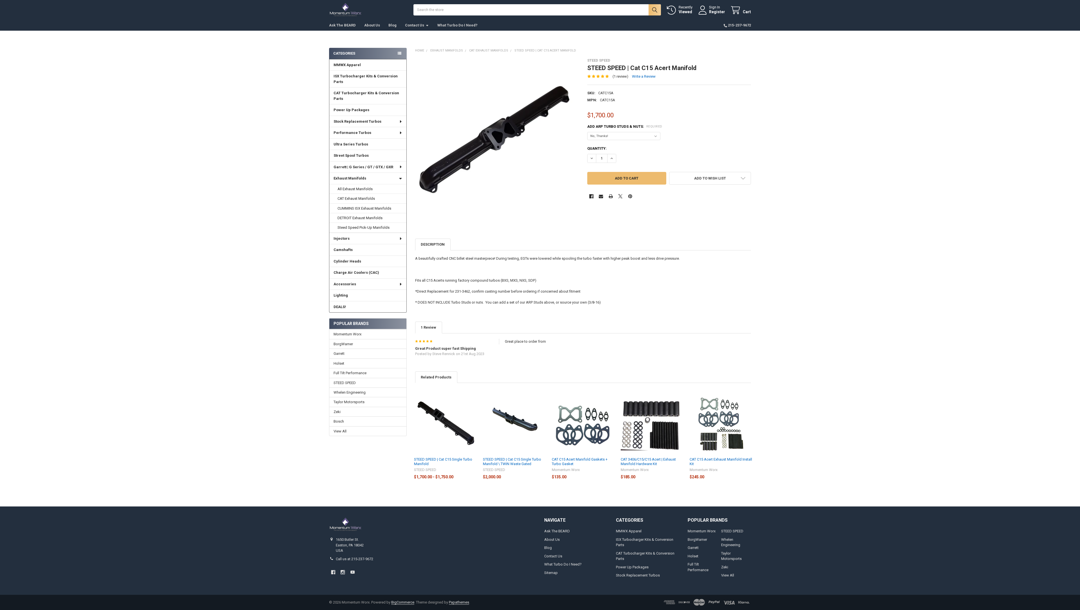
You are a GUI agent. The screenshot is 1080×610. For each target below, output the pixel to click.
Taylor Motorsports (349, 402)
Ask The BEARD (342, 25)
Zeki (337, 412)
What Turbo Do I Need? (457, 25)
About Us (372, 25)
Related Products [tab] (436, 377)
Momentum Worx (347, 334)
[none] (497, 140)
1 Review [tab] (428, 327)
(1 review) (620, 76)
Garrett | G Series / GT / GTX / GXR (363, 167)
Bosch (339, 421)
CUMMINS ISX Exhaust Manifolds (364, 208)
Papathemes (459, 602)
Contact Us (414, 25)
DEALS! (340, 307)
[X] (620, 196)
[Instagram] (343, 572)
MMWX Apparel (347, 65)
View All (340, 431)
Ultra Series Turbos (351, 144)
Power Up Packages (351, 110)
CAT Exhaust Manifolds (356, 198)
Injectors (342, 238)
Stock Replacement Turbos (357, 121)
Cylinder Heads (347, 261)
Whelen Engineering (350, 392)
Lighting (341, 295)
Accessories (345, 284)
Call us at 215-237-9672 (354, 559)
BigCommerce (402, 602)
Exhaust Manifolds (350, 178)
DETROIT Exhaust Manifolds (360, 218)
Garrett (339, 353)
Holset (339, 363)
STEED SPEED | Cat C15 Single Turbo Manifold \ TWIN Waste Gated (512, 461)
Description (433, 244)
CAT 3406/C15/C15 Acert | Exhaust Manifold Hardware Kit (648, 461)
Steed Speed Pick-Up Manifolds (364, 227)
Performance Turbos (352, 133)
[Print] (611, 196)
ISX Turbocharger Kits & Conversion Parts (366, 79)
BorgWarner (343, 344)
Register (717, 12)
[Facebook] (591, 196)
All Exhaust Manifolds (355, 189)
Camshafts (343, 250)
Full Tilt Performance (350, 373)
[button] (710, 178)
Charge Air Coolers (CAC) (356, 272)
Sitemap (551, 573)
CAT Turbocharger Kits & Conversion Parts (366, 96)
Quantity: (597, 148)
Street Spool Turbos (351, 155)
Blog (392, 25)
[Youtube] (352, 572)
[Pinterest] (630, 196)
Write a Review (644, 76)
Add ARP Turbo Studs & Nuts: (624, 126)
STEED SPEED (345, 383)
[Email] (601, 196)
